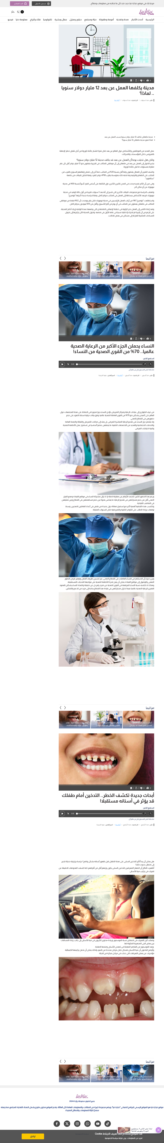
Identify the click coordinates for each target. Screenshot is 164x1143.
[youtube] (98, 1123)
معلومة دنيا (21, 19)
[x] (67, 1123)
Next (60, 258)
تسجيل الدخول (40, 4)
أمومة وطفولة (106, 19)
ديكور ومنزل (75, 19)
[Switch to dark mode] (20, 12)
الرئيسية (150, 19)
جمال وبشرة (61, 19)
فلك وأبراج (35, 19)
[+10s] (151, 364)
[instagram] (77, 1123)
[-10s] (145, 364)
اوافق (32, 1136)
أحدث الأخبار (137, 19)
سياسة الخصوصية (111, 1138)
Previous (65, 258)
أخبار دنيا (116, 100)
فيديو (10, 19)
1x (68, 364)
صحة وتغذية (122, 19)
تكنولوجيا (47, 19)
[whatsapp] (87, 1123)
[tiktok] (107, 1123)
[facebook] (57, 1123)
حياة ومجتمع (90, 19)
